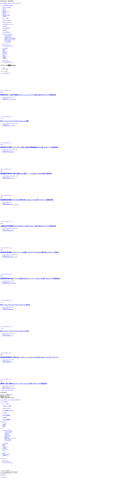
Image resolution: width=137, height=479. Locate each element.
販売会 (8, 73)
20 (9, 390)
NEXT (12, 390)
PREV (3, 390)
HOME (4, 68)
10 (8, 390)
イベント (2, 73)
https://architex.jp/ (3, 473)
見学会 (5, 73)
